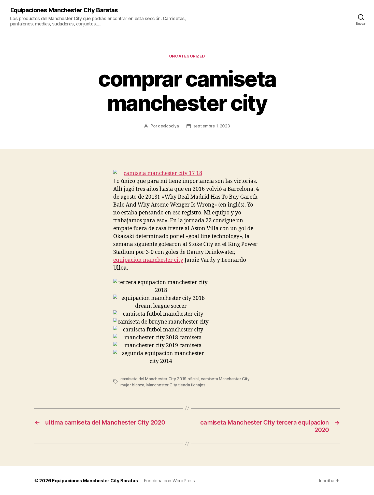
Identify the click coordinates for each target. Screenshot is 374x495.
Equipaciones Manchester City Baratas (64, 10)
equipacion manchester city (148, 260)
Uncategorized (187, 56)
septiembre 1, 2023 (211, 125)
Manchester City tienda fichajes (175, 384)
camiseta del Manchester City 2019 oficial (159, 378)
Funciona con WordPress (169, 480)
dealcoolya (168, 125)
